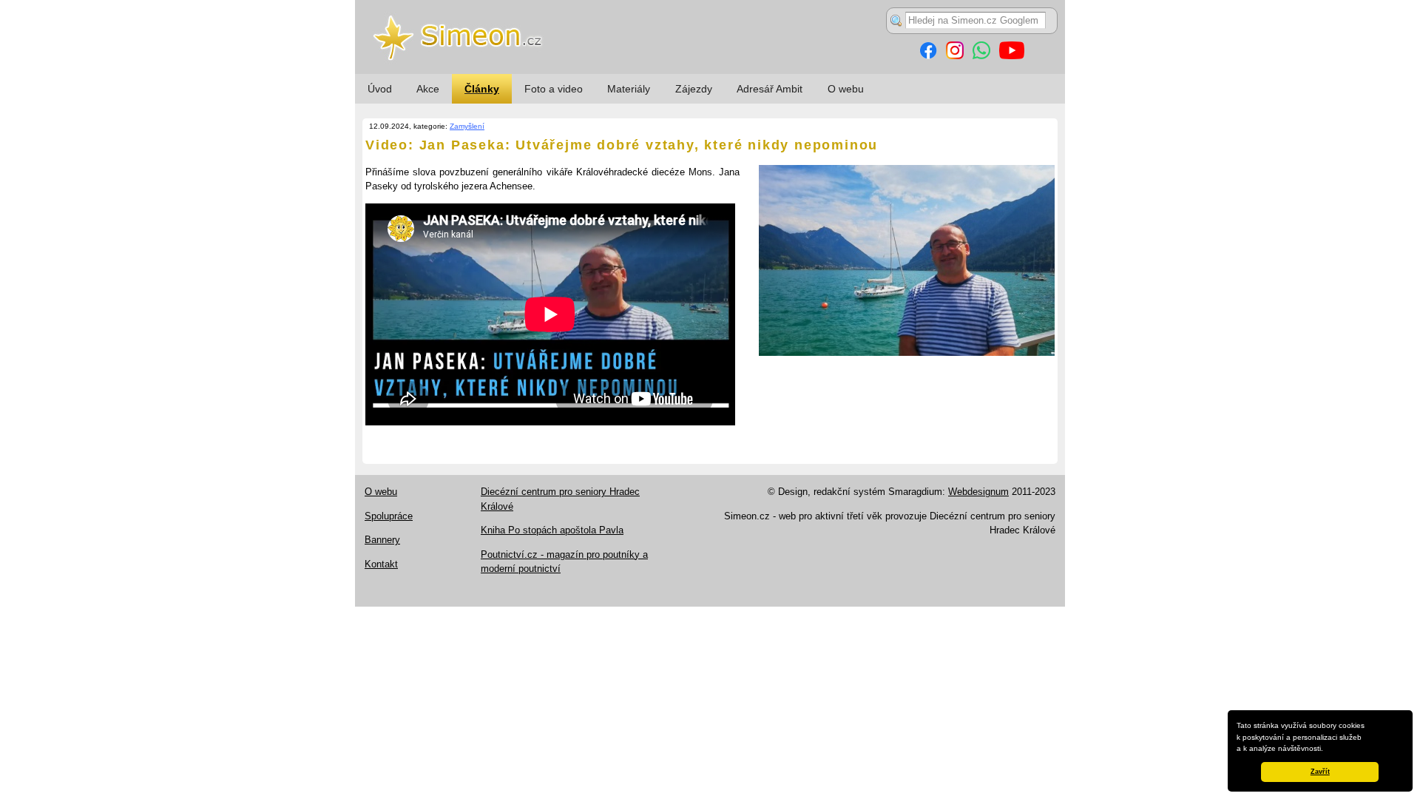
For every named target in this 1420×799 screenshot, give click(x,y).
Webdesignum (978, 491)
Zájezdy (693, 89)
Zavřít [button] (1320, 771)
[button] (1326, 749)
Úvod (380, 89)
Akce (427, 89)
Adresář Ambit (769, 89)
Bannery (382, 539)
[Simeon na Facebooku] (928, 55)
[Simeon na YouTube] (1011, 55)
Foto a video (553, 89)
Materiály (628, 89)
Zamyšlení (467, 126)
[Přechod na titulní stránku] (710, 70)
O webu (846, 89)
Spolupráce (389, 516)
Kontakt (381, 564)
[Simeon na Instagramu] (955, 55)
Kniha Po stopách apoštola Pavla (552, 530)
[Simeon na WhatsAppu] (981, 55)
